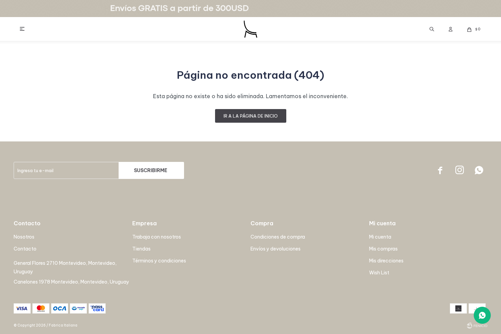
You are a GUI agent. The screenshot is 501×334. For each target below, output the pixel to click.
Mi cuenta (380, 237)
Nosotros (24, 237)
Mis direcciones (386, 261)
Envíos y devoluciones (275, 249)
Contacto (25, 249)
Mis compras (383, 249)
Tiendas (141, 249)
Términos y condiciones (159, 261)
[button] (431, 29)
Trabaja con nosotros (156, 237)
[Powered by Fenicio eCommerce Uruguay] (477, 325)
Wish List (379, 273)
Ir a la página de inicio (251, 116)
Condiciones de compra (277, 237)
